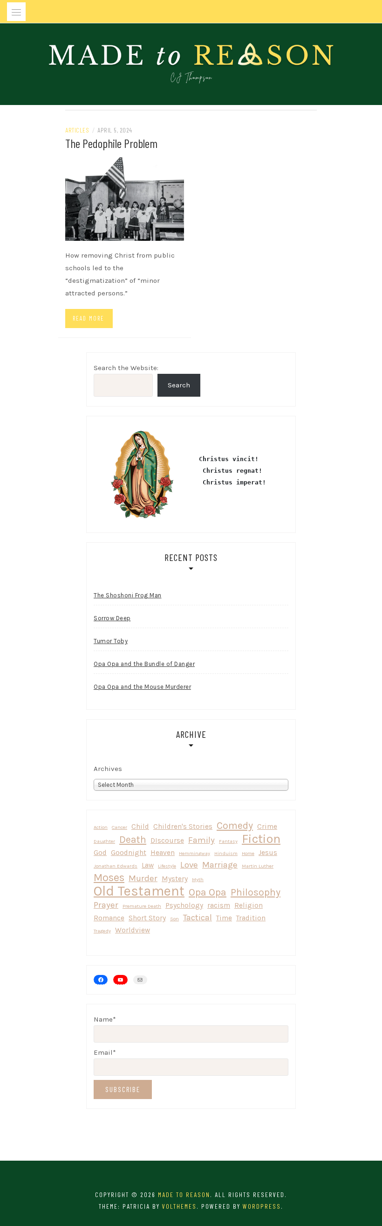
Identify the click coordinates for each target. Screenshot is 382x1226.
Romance (109, 918)
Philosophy (255, 892)
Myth (198, 879)
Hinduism (226, 853)
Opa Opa (207, 892)
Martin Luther (257, 866)
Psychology (184, 905)
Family (201, 840)
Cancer (119, 827)
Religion (248, 905)
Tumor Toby (111, 641)
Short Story (147, 918)
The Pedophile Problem (111, 143)
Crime (267, 826)
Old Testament (139, 891)
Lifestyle (167, 866)
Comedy (235, 825)
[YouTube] (120, 979)
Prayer (106, 905)
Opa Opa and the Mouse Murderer (142, 686)
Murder (143, 878)
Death (132, 839)
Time (224, 918)
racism (218, 905)
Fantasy (228, 841)
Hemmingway (194, 853)
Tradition (251, 918)
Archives (108, 768)
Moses (109, 877)
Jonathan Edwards (115, 866)
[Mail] (140, 980)
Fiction (261, 839)
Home (248, 853)
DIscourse (167, 840)
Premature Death (142, 906)
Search (179, 385)
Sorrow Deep (112, 618)
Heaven (162, 852)
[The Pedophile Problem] (124, 198)
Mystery (175, 879)
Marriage (220, 865)
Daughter (104, 841)
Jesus (268, 852)
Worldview (132, 930)
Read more (88, 318)
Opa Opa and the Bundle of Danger (144, 663)
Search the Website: (126, 368)
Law (148, 865)
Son (174, 919)
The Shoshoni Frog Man (128, 595)
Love (189, 865)
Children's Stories (182, 826)
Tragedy (102, 931)
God (100, 852)
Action (101, 827)
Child (140, 826)
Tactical (197, 917)
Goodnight (128, 852)
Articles (77, 130)
